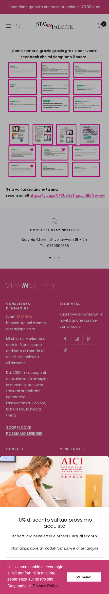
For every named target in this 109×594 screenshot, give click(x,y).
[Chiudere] (101, 464)
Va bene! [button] (84, 577)
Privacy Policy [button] (45, 586)
